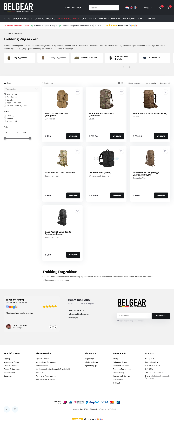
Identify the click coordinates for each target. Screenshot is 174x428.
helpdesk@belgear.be (78, 314)
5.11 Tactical (11, 97)
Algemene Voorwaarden (46, 376)
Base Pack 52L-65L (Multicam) (60, 173)
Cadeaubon (129, 19)
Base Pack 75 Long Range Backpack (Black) (58, 233)
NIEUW (151, 19)
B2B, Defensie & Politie (45, 379)
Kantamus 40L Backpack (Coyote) (150, 113)
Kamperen (8, 376)
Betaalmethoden (42, 359)
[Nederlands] (127, 7)
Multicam (11, 121)
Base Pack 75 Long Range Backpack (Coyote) (146, 174)
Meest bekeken (134, 83)
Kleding (7, 359)
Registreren (89, 359)
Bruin (10, 118)
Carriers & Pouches (45, 19)
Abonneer (161, 316)
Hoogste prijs (164, 83)
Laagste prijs (150, 83)
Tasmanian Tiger (13, 103)
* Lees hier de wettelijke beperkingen (130, 321)
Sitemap (39, 372)
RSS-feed (112, 409)
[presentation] (123, 67)
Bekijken (73, 136)
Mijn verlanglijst (90, 366)
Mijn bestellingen (91, 362)
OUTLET (142, 19)
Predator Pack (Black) (100, 173)
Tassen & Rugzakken (68, 19)
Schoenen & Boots (22, 19)
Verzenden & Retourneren (46, 362)
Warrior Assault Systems (16, 105)
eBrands (102, 409)
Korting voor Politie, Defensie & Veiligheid (53, 369)
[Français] (135, 7)
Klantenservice (42, 366)
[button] (121, 25)
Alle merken (11, 94)
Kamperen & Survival (109, 19)
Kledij (7, 19)
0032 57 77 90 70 (76, 310)
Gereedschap (89, 19)
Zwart (10, 115)
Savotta (10, 100)
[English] (131, 7)
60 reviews (21, 302)
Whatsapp (73, 317)
